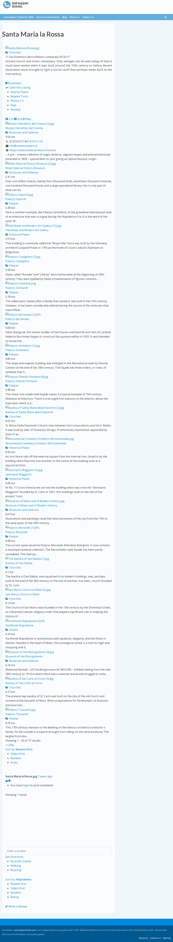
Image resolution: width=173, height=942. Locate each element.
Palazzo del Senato (17, 319)
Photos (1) (16, 101)
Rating (14, 897)
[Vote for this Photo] (6, 781)
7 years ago (45, 776)
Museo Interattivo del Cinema (24, 128)
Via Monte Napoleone (19, 625)
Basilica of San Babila (18, 563)
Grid (19, 119)
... (97, 159)
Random (15, 758)
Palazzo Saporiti (15, 199)
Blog (64, 17)
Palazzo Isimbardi (16, 288)
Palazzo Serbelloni (17, 350)
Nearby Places (19, 92)
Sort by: (19, 749)
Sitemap (167, 937)
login (26, 785)
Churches (14, 52)
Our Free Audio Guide (47, 17)
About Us (74, 17)
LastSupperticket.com (25, 930)
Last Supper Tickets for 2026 (18, 17)
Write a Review (17, 906)
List (10, 119)
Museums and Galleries (23, 132)
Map (13, 105)
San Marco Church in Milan (22, 594)
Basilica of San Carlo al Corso (23, 683)
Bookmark (14, 83)
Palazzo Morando (16, 532)
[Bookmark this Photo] (9, 781)
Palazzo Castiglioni (17, 261)
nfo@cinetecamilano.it (23, 146)
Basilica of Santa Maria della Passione (29, 412)
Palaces (13, 203)
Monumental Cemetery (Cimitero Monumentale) (35, 443)
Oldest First (17, 754)
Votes (14, 762)
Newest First (18, 884)
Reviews (15, 109)
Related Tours (19, 96)
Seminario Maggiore (18, 474)
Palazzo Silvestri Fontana (21, 381)
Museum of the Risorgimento (24, 656)
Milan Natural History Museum (25, 168)
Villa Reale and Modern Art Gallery (26, 230)
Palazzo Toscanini (16, 714)
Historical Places (19, 234)
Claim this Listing (19, 87)
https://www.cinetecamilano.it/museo (32, 150)
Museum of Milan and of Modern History (31, 505)
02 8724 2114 (34, 141)
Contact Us (88, 17)
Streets (13, 630)
